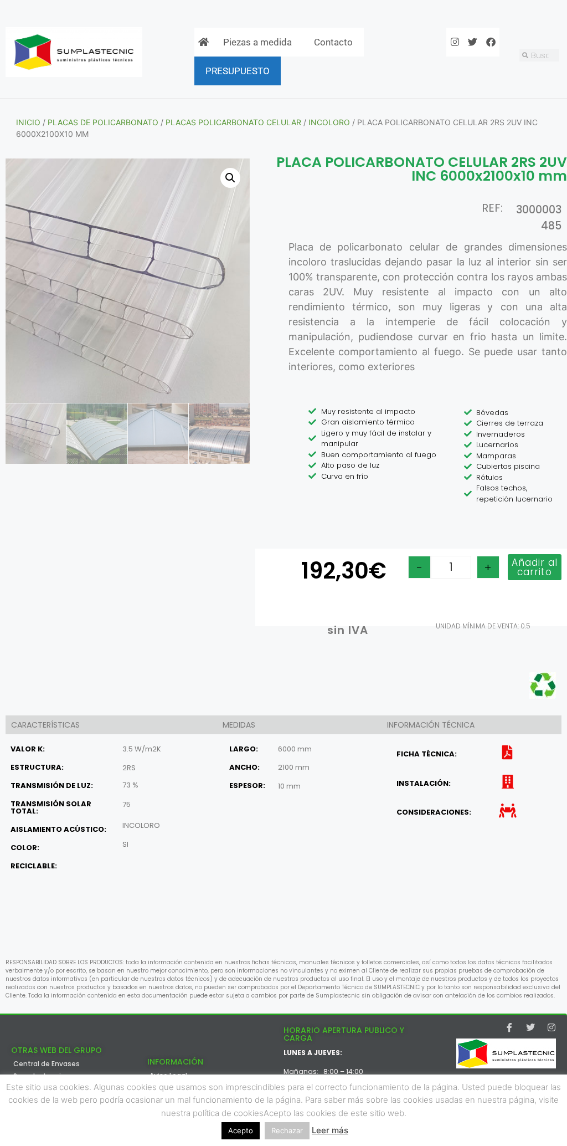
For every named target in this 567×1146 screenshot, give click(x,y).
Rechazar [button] (287, 1130)
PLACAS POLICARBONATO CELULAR (233, 122)
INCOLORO (329, 122)
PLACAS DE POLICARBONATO (103, 122)
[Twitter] (530, 1027)
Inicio (28, 122)
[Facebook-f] (509, 1027)
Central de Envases (46, 1064)
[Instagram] (551, 1027)
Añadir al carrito (535, 567)
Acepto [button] (240, 1130)
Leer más (330, 1130)
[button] (230, 178)
